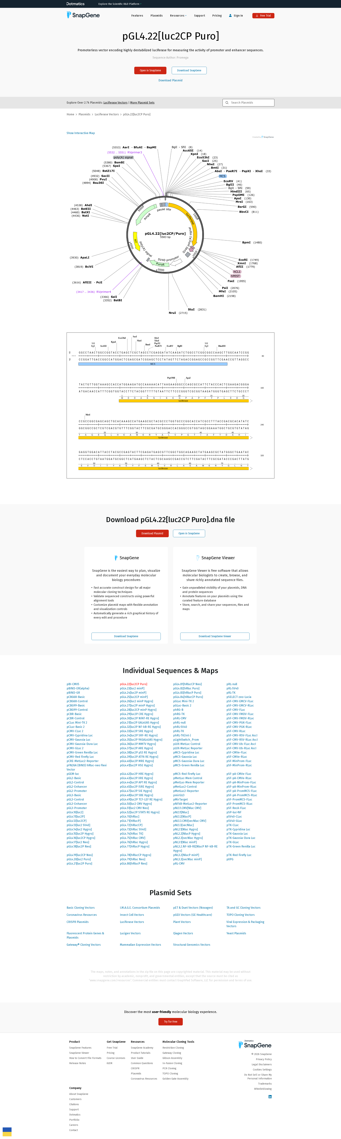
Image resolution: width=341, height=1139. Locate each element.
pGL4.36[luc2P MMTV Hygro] (138, 744)
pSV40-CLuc (234, 816)
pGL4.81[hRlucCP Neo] (187, 684)
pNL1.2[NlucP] (182, 816)
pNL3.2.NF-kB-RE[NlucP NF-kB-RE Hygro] (195, 848)
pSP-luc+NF (233, 812)
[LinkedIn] (270, 1097)
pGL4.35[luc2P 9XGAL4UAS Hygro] (141, 739)
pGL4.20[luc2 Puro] (79, 859)
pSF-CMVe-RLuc (236, 756)
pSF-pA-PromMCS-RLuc (241, 795)
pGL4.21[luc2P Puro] (79, 863)
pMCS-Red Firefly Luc (187, 774)
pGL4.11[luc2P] (76, 816)
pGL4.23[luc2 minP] (132, 688)
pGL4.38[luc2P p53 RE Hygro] (138, 752)
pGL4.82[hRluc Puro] (186, 688)
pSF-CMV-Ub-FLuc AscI (241, 744)
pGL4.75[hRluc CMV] (132, 838)
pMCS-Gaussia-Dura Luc (188, 761)
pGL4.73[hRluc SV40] (133, 829)
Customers (75, 1099)
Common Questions (142, 1063)
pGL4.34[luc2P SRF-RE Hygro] (139, 735)
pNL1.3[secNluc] (183, 825)
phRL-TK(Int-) (182, 735)
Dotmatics (74, 1114)
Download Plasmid (170, 80)
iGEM (109, 1063)
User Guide (137, 1058)
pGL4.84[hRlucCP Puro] (188, 697)
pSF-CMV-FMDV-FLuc (240, 714)
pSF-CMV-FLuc (235, 709)
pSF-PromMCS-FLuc (239, 799)
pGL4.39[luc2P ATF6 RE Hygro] (139, 756)
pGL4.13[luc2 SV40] (78, 825)
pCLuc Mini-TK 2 (77, 722)
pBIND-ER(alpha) (78, 688)
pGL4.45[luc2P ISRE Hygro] (137, 786)
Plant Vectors (182, 922)
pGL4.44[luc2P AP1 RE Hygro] (138, 782)
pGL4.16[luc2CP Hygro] (81, 838)
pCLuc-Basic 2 (76, 727)
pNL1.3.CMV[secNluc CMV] (189, 821)
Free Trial (265, 15)
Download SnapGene (189, 70)
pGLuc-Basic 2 (182, 705)
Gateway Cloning (172, 1052)
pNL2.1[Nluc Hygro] (185, 829)
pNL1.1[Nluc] (181, 812)
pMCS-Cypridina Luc (186, 752)
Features (137, 15)
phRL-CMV (179, 718)
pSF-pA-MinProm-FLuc (241, 782)
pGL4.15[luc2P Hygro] (80, 833)
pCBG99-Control (77, 709)
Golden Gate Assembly (175, 1078)
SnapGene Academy (142, 1047)
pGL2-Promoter (77, 791)
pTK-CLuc (232, 825)
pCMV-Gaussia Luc (78, 739)
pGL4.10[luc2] (75, 812)
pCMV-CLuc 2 (75, 731)
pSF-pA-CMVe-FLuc (238, 774)
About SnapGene (78, 1094)
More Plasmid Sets (142, 102)
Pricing (217, 15)
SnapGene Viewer (79, 1052)
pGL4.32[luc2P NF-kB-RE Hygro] (140, 727)
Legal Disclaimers (262, 1064)
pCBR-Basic (74, 714)
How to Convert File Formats (85, 1058)
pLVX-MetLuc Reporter (187, 748)
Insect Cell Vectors (132, 915)
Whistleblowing (263, 1088)
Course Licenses (116, 1058)
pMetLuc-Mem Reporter (188, 782)
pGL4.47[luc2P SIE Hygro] (136, 791)
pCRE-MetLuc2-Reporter (83, 761)
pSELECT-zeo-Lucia (238, 697)
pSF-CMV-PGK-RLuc (239, 727)
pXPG (229, 859)
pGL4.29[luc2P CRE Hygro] (136, 714)
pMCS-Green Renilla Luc (188, 765)
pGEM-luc (73, 774)
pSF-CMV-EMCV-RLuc (240, 705)
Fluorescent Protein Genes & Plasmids (85, 935)
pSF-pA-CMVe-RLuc (239, 778)
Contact (73, 1130)
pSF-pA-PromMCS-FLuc (241, 791)
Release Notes (77, 1063)
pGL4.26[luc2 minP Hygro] (136, 701)
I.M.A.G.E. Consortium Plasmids (140, 907)
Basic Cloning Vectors (81, 907)
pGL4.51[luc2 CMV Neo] (134, 808)
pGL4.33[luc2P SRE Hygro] (136, 731)
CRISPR (135, 1068)
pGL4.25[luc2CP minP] (134, 697)
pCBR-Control (75, 718)
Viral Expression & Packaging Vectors (245, 924)
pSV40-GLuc (234, 821)
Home (70, 114)
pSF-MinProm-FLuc (238, 761)
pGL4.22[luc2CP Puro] (133, 684)
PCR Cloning (169, 1068)
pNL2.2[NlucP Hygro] (186, 833)
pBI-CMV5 (73, 684)
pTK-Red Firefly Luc (238, 855)
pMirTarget (180, 799)
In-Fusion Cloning (172, 1063)
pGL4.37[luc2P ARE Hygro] (136, 748)
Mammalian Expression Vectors (140, 944)
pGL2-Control (75, 782)
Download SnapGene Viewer (215, 636)
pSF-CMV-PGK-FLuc (238, 722)
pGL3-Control (75, 799)
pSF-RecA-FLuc (236, 808)
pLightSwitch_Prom (186, 739)
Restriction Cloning (173, 1047)
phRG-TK (179, 714)
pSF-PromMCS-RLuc (239, 803)
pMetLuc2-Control (185, 786)
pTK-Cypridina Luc (238, 829)
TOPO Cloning (170, 1073)
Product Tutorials (140, 1052)
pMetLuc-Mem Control (187, 778)
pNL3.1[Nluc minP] (185, 842)
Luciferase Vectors (132, 922)
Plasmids (157, 15)
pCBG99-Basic (76, 705)
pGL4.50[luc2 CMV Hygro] (136, 803)
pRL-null (231, 684)
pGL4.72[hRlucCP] (131, 825)
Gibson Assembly (172, 1058)
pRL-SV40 (232, 688)
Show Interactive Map (81, 133)
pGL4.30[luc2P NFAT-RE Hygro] (139, 718)
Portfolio (74, 1119)
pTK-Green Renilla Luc (240, 846)
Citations (74, 1104)
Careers (73, 1125)
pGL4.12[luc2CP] (76, 821)
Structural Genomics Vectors (191, 944)
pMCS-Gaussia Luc (185, 756)
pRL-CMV (179, 863)
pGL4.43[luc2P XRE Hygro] (136, 778)
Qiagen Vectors (183, 933)
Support (199, 15)
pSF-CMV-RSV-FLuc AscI (241, 735)
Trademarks (265, 1083)
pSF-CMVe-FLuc (236, 752)
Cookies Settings (262, 1069)
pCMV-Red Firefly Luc (80, 756)
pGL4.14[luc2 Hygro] (79, 829)
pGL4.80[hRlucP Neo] (133, 863)
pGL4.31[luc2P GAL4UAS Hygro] (139, 722)
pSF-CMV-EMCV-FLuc (239, 701)
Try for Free (170, 1021)
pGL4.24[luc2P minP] (133, 692)
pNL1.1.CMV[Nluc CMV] (187, 808)
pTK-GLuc (232, 842)
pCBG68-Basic (76, 697)
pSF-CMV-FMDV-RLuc (240, 718)
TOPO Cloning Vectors (240, 915)
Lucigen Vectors (130, 933)
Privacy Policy (264, 1059)
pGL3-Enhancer (77, 803)
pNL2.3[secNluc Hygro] (188, 838)
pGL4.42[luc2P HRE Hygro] (136, 774)
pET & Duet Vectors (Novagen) (193, 907)
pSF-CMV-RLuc (235, 731)
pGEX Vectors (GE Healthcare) (192, 915)
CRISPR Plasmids (78, 922)
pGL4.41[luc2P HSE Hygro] (136, 765)
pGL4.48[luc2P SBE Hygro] (136, 795)
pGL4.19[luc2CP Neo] (80, 855)
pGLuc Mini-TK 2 (183, 701)
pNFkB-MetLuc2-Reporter (190, 803)
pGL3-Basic (74, 795)
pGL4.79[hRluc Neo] (132, 859)
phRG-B (178, 709)
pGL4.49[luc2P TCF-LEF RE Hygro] (141, 799)
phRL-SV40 (180, 727)
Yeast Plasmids (236, 933)
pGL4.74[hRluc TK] (131, 833)
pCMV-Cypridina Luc (80, 735)
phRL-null (179, 722)
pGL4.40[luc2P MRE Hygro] (137, 761)
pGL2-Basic (74, 778)
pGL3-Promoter (77, 808)
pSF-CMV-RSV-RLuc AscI (242, 739)
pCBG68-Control (77, 701)
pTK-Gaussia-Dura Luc (240, 838)
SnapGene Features (80, 1047)
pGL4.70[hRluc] (129, 816)
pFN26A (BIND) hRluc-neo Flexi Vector (87, 767)
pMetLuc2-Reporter (186, 791)
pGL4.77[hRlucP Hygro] (134, 846)
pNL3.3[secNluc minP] (187, 859)
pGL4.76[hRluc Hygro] (134, 842)
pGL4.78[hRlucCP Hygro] (135, 855)
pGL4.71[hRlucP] (130, 821)
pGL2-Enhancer (77, 786)
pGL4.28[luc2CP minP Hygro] (138, 709)
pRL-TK (231, 692)
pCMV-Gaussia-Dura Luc (82, 744)
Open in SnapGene (150, 70)
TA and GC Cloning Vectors (243, 907)
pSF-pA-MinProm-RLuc (241, 786)
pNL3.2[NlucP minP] (186, 855)
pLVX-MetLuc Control (186, 744)
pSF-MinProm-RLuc (239, 765)
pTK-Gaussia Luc (237, 833)
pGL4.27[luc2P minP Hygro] (137, 705)
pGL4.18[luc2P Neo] (79, 846)
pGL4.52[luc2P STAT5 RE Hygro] (139, 812)
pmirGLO (178, 795)
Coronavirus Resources (82, 915)
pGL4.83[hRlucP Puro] (187, 692)
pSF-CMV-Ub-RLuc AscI (241, 748)
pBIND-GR (73, 692)
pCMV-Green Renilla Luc (82, 752)
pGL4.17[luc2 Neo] (78, 842)
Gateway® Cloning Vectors (84, 944)
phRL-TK (178, 731)
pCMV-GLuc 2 (75, 748)
